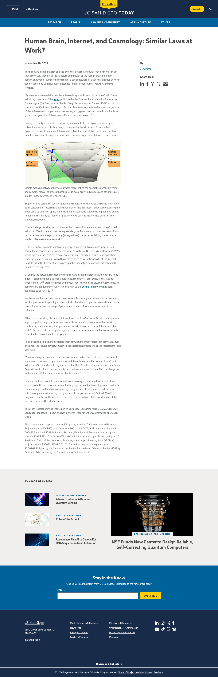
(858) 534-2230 (32, 640)
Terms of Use (124, 672)
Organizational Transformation (123, 627)
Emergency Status (79, 632)
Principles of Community (120, 622)
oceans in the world (92, 286)
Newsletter (75, 627)
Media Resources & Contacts (84, 622)
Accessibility (138, 672)
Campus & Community (105, 22)
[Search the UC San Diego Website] (210, 9)
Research (54, 22)
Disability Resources (79, 637)
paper (56, 99)
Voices (165, 22)
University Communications (122, 632)
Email (61, 590)
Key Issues (114, 637)
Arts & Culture (140, 22)
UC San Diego (32, 9)
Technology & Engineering (152, 534)
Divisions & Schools (108, 663)
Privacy (148, 672)
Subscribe (197, 9)
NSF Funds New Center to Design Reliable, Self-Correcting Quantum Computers (152, 544)
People (76, 22)
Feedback (158, 672)
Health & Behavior (68, 515)
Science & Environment (72, 495)
